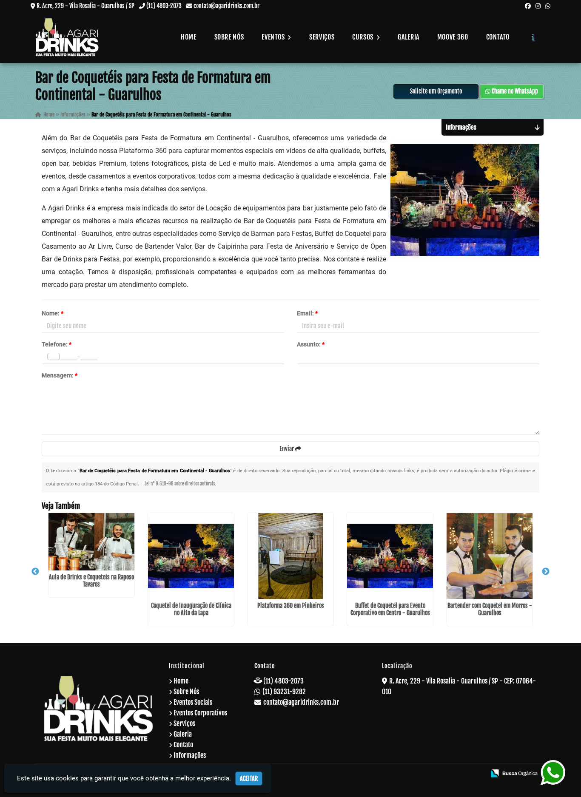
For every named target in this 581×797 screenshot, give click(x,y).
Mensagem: (59, 375)
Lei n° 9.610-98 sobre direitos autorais (180, 484)
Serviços (321, 37)
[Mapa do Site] (396, 774)
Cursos (363, 37)
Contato (498, 37)
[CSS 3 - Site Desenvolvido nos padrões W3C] (446, 774)
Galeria (408, 37)
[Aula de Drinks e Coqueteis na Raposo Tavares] (91, 541)
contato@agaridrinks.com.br (226, 5)
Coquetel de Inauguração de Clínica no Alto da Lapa (191, 609)
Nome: (52, 313)
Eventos (274, 37)
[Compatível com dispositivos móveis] (475, 774)
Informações (190, 755)
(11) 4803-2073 (164, 5)
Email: (307, 313)
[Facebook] (528, 5)
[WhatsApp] (547, 5)
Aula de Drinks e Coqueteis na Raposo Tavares (91, 580)
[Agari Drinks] (99, 708)
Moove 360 (452, 37)
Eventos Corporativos (200, 713)
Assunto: (311, 344)
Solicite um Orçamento (436, 91)
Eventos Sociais (193, 702)
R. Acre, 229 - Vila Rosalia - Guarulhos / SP (85, 5)
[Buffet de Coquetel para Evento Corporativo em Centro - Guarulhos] (390, 556)
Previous (35, 571)
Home (189, 37)
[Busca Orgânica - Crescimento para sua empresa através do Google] (514, 773)
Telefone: (56, 344)
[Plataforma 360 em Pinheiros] (290, 556)
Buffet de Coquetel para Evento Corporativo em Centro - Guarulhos (390, 609)
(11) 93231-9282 (284, 691)
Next (545, 571)
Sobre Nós (229, 37)
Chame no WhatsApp (514, 91)
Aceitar (249, 778)
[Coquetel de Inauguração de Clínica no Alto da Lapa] (191, 556)
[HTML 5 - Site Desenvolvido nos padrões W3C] (417, 774)
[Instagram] (538, 5)
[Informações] (533, 37)
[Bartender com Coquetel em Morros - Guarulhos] (490, 556)
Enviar (287, 448)
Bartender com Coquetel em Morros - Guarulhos (489, 609)
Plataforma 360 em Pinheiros (290, 605)
